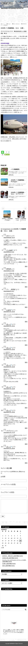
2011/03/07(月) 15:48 (9, 388)
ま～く (8, 324)
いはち (8, 310)
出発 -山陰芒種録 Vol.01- (8, 565)
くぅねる (9, 250)
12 (6, 33)
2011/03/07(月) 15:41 (9, 326)
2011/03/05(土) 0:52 (9, 271)
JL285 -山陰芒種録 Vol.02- (9, 563)
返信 (26, 247)
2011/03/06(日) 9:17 (9, 291)
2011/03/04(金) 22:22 (9, 237)
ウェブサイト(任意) (7, 492)
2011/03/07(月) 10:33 (9, 311)
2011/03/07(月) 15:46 (9, 367)
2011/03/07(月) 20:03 (9, 448)
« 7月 (2, 547)
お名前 (3, 476)
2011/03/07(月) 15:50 (9, 412)
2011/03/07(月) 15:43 (9, 349)
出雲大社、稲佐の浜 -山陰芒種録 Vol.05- (12, 556)
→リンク (11, 38)
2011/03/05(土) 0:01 (9, 252)
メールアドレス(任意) (8, 484)
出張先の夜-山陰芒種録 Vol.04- (10, 558)
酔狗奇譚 (12, 643)
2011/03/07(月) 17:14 (9, 432)
